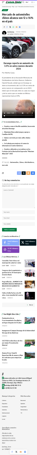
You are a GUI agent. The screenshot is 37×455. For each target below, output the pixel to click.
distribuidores (29, 162)
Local (5, 10)
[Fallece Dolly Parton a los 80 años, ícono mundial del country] (30, 296)
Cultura (4, 298)
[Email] (16, 27)
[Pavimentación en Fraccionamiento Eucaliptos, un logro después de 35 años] (30, 320)
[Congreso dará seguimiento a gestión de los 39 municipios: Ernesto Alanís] (30, 273)
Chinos (21, 162)
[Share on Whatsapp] (13, 27)
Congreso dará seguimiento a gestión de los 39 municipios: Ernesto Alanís (11, 272)
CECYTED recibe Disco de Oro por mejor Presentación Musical (12, 343)
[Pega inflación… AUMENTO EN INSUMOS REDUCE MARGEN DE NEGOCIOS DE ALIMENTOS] (30, 284)
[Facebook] (10, 242)
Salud (7, 265)
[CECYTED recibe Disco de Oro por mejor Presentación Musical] (30, 343)
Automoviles (14, 162)
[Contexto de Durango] (14, 2)
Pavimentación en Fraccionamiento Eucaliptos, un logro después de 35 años (12, 320)
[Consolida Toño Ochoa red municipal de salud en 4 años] (30, 263)
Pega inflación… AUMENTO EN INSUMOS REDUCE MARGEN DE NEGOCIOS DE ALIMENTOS (12, 284)
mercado (5, 165)
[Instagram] (10, 249)
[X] (28, 242)
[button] (4, 2)
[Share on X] (10, 27)
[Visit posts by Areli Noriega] (4, 33)
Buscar (31, 304)
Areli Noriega (10, 32)
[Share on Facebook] (7, 27)
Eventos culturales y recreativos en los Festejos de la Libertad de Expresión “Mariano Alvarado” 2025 (18, 151)
